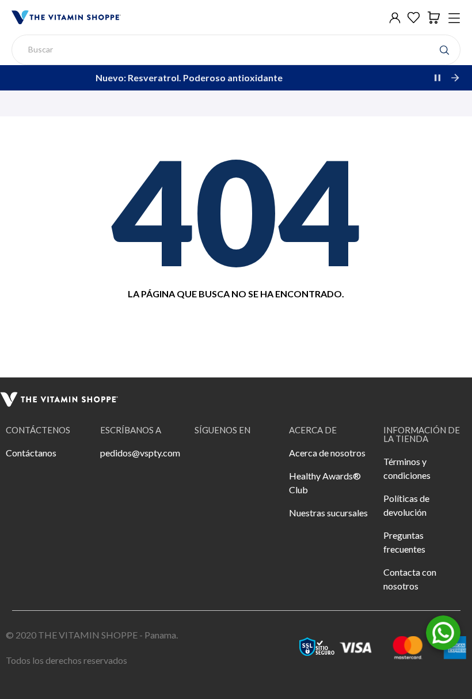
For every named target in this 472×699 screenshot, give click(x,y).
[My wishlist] (413, 17)
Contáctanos (31, 452)
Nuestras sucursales (328, 512)
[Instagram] (240, 460)
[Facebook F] (209, 460)
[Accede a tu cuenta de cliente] (394, 17)
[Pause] (437, 78)
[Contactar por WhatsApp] (443, 631)
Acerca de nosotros (327, 452)
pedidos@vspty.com (140, 452)
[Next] (454, 78)
